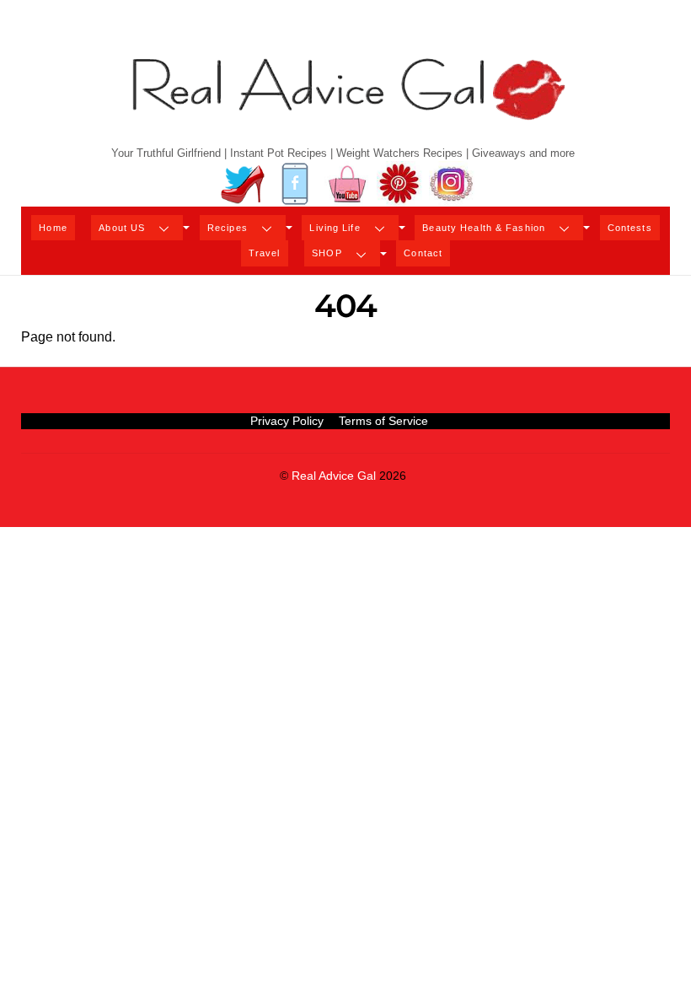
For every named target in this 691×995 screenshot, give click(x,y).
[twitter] (242, 184)
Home (53, 228)
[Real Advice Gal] (345, 103)
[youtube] (347, 184)
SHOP (326, 253)
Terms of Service (383, 421)
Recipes (227, 228)
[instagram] (451, 184)
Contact (423, 253)
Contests (630, 228)
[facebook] (295, 184)
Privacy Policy (287, 421)
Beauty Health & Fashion (483, 228)
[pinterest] (399, 184)
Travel (265, 253)
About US (122, 228)
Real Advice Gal (334, 476)
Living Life (334, 228)
